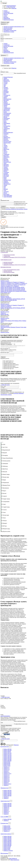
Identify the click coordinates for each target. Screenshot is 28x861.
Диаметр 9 (8, 306)
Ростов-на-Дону (7, 141)
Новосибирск (6, 123)
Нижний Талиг (7, 180)
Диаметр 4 (3, 286)
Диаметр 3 (21, 282)
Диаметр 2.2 (10, 282)
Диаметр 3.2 (10, 284)
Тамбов (5, 78)
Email (15, 204)
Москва (5, 117)
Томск (4, 163)
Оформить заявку (5, 620)
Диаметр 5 (16, 286)
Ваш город (16, 73)
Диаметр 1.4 (4, 319)
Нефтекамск (6, 156)
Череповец (6, 164)
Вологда (5, 158)
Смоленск (5, 88)
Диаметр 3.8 (22, 284)
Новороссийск (7, 142)
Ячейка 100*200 (13, 287)
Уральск (5, 151)
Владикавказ (6, 114)
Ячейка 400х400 (7, 845)
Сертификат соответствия (9, 30)
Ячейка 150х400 (7, 840)
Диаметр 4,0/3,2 (10, 286)
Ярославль (6, 100)
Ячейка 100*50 (20, 287)
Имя (15, 201)
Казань (5, 111)
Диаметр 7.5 (21, 305)
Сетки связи (23, 327)
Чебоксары (6, 79)
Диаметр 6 (15, 305)
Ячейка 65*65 (6, 764)
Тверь (4, 124)
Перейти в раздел (5, 280)
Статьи (5, 15)
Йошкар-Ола (6, 81)
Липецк (5, 101)
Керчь (4, 93)
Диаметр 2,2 (4, 282)
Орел (4, 186)
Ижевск (5, 171)
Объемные (12, 327)
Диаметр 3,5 (24, 283)
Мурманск (6, 91)
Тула (4, 144)
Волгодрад (6, 176)
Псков (4, 178)
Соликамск (6, 172)
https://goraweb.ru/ (15, 859)
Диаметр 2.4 (16, 282)
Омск (4, 84)
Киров (5, 177)
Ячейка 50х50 (6, 848)
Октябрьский (6, 104)
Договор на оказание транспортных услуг (13, 26)
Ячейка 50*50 (12, 291)
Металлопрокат (4, 853)
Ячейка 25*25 (4, 320)
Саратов (5, 127)
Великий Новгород (8, 132)
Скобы (2, 328)
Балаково (5, 173)
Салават (5, 83)
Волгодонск (6, 194)
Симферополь (6, 108)
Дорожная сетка (4, 788)
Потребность (4, 389)
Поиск (2, 740)
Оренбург (5, 168)
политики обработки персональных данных (16, 209)
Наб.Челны (6, 174)
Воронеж (5, 138)
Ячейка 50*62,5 (18, 320)
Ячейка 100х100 (7, 836)
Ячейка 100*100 (4, 287)
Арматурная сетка (5, 801)
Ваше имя (3, 386)
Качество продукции (8, 19)
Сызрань (5, 96)
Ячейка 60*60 (19, 291)
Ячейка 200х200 (7, 841)
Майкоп (5, 129)
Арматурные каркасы (6, 833)
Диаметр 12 (9, 305)
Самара (5, 185)
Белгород (5, 136)
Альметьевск (6, 128)
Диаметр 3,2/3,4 (11, 283)
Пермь (5, 131)
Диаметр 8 (3, 306)
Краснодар (6, 140)
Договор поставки (7, 27)
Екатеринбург (6, 126)
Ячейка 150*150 (13, 289)
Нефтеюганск (6, 137)
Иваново (5, 189)
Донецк (5, 145)
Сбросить (3, 357)
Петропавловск (7, 113)
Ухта (4, 187)
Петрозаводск (6, 95)
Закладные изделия (5, 327)
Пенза (4, 150)
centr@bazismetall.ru (11, 5)
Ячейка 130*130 (21, 288)
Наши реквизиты (7, 29)
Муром (5, 192)
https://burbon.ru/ (13, 858)
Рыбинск (5, 102)
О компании (6, 12)
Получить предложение (6, 390)
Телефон (16, 203)
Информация (6, 18)
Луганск (5, 82)
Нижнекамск (6, 118)
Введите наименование (6, 38)
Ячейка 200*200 (4, 291)
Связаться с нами (5, 22)
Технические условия (8, 31)
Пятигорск (6, 160)
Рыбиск (5, 147)
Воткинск (5, 119)
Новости (5, 14)
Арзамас (5, 90)
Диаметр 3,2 (4, 283)
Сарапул (5, 146)
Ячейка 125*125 (13, 288)
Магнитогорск (7, 183)
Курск (4, 120)
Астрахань (6, 191)
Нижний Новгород (8, 77)
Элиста (5, 106)
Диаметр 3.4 (16, 284)
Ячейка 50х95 (6, 849)
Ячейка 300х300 (7, 844)
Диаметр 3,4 (18, 283)
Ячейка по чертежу (8, 850)
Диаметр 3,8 (4, 284)
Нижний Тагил (7, 162)
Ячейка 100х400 (7, 837)
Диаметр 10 (3, 305)
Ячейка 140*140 (4, 289)
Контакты (5, 17)
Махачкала (6, 165)
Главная (5, 10)
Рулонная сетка (4, 823)
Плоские (18, 327)
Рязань (5, 122)
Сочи (4, 190)
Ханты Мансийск (7, 195)
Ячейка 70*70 (7, 292)
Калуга (5, 153)
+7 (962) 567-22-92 (10, 7)
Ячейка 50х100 (7, 846)
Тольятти (5, 181)
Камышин (5, 133)
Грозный (5, 87)
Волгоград (6, 155)
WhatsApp (13, 8)
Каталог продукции (8, 13)
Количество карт (5, 352)
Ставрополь (6, 154)
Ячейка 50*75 (6, 829)
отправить (3, 206)
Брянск (5, 97)
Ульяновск (6, 169)
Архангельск (6, 109)
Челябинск (6, 182)
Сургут (5, 135)
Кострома (5, 159)
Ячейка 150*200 (21, 289)
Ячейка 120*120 (4, 288)
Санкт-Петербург (7, 196)
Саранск (5, 167)
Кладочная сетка (5, 746)
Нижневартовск (7, 99)
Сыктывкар (6, 115)
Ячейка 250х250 (7, 842)
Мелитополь (6, 110)
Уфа (4, 86)
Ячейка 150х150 (7, 839)
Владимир (5, 92)
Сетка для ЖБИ (4, 816)
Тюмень (5, 105)
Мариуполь (6, 149)
